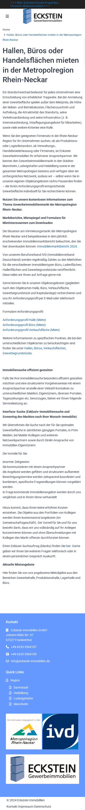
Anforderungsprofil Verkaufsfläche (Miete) (31, 330)
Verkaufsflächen (54, 348)
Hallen (28, 348)
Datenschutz (42, 806)
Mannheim (21, 704)
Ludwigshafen (23, 698)
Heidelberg (21, 693)
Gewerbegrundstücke (17, 353)
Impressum (25, 806)
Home (6, 29)
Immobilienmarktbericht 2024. (57, 246)
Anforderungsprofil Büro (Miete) (24, 325)
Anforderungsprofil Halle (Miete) (24, 320)
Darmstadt (21, 687)
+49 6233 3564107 (24, 647)
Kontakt (12, 806)
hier (68, 546)
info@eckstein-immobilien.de (30, 661)
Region (15, 680)
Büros (38, 348)
